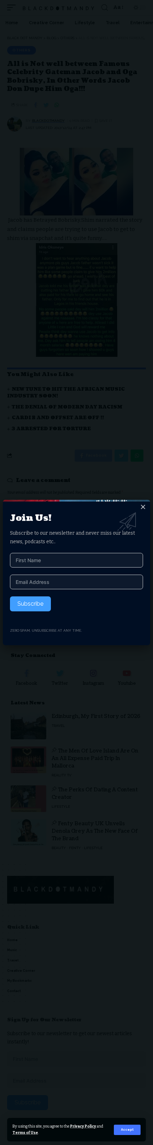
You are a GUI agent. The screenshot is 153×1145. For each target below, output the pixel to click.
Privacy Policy (83, 1126)
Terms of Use (25, 1132)
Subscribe (30, 603)
